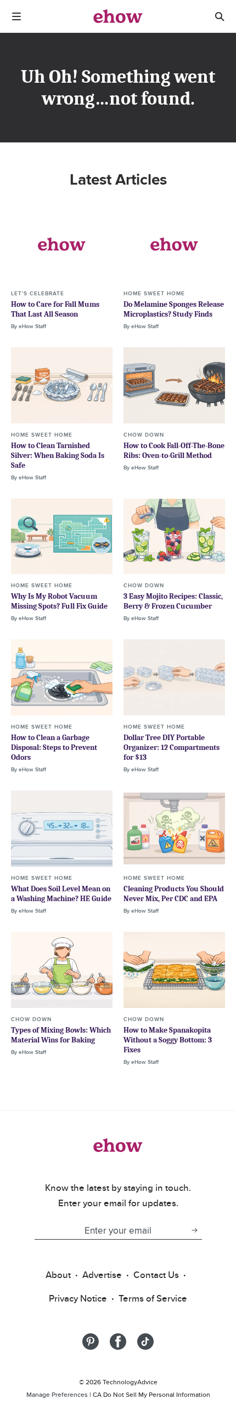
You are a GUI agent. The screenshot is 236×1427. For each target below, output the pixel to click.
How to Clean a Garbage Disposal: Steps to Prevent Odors (54, 747)
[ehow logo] (118, 16)
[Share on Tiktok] (145, 1341)
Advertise (102, 1274)
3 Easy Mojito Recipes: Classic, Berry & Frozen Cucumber (173, 601)
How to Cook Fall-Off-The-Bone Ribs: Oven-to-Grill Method (173, 450)
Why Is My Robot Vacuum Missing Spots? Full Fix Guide (59, 601)
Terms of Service (153, 1298)
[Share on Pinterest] (90, 1341)
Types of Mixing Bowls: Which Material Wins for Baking (61, 1035)
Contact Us (156, 1274)
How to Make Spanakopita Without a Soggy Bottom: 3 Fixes (167, 1040)
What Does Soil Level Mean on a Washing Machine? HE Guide (61, 893)
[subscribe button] (194, 1230)
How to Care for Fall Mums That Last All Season (55, 309)
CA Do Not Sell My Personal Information (151, 1394)
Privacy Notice (78, 1298)
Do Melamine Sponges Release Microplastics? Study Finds (173, 309)
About (58, 1274)
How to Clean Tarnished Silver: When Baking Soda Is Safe (57, 455)
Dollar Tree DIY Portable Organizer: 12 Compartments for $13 (171, 747)
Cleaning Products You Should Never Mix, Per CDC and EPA (173, 893)
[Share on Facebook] (118, 1341)
